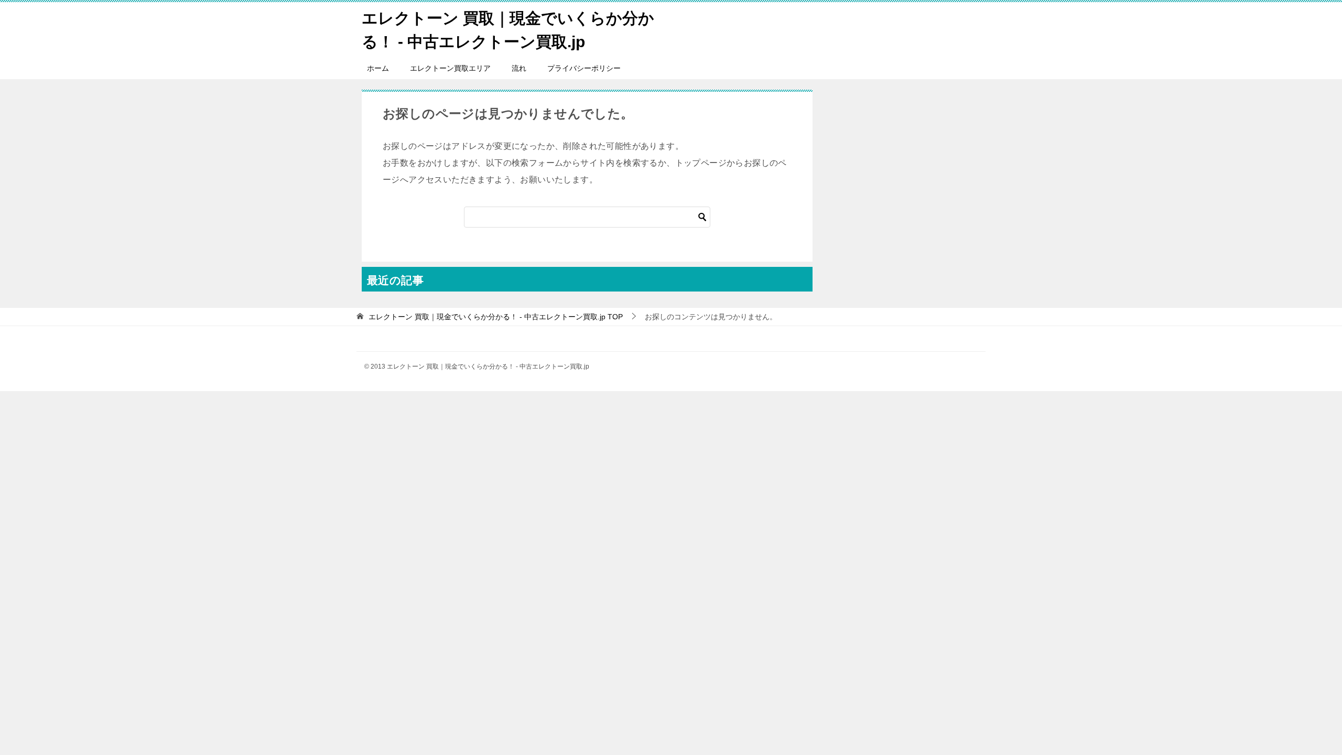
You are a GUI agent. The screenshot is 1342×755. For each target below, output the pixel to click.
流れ (519, 68)
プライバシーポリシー (584, 68)
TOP (496, 316)
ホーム (378, 68)
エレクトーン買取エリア (450, 68)
